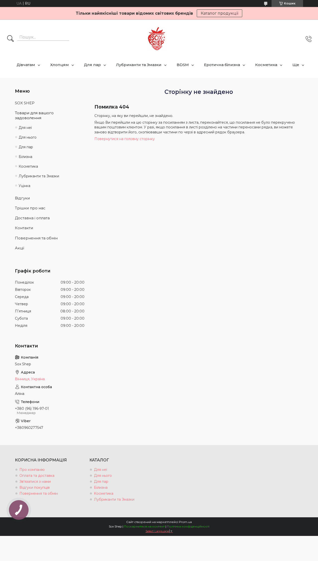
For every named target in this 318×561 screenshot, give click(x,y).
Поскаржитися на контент (144, 526)
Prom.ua (185, 522)
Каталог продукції (219, 13)
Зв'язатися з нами (35, 481)
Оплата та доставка (36, 475)
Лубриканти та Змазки (138, 64)
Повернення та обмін (36, 238)
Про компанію (32, 469)
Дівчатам (26, 64)
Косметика (266, 64)
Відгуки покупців (34, 487)
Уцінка (24, 186)
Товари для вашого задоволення (34, 115)
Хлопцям (59, 64)
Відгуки (22, 198)
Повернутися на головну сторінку (124, 139)
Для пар (92, 64)
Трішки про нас (30, 208)
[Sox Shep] (157, 39)
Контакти (24, 227)
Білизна (25, 156)
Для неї (25, 127)
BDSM (183, 64)
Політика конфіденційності (188, 526)
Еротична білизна (222, 64)
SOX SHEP (25, 103)
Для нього (28, 137)
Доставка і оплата (32, 218)
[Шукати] (10, 39)
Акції (19, 248)
